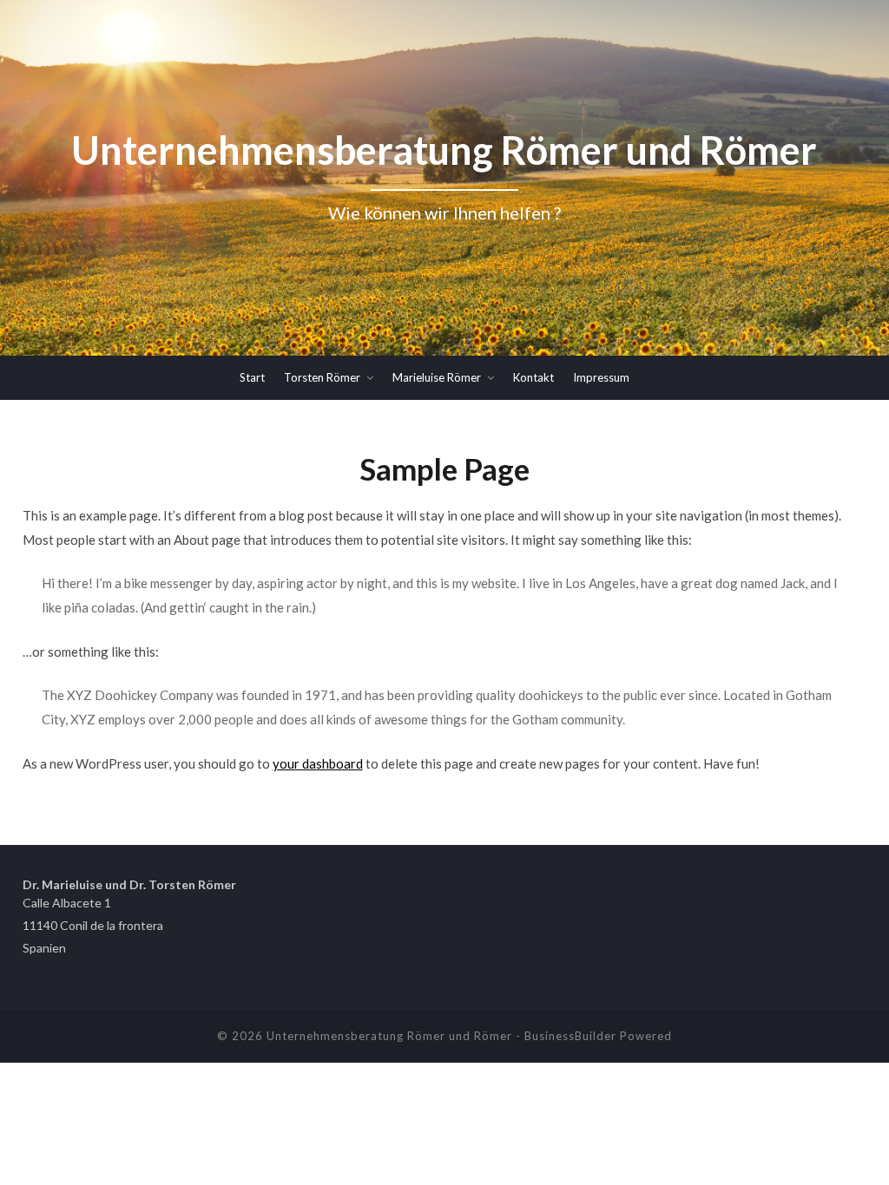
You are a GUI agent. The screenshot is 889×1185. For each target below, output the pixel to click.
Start (252, 377)
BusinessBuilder (570, 1036)
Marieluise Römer (436, 377)
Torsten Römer (322, 377)
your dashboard (318, 763)
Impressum (601, 377)
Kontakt (533, 377)
